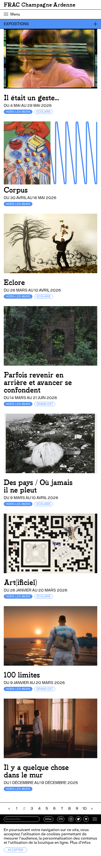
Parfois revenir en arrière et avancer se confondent (38, 382)
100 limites (22, 675)
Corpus (16, 190)
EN (61, 819)
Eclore (14, 282)
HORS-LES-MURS (18, 111)
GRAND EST (44, 404)
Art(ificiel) (20, 582)
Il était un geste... (31, 97)
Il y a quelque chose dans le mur (36, 771)
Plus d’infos (80, 842)
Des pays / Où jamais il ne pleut (38, 486)
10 (84, 808)
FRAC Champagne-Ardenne (39, 4)
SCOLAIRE (43, 111)
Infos (48, 819)
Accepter (15, 850)
